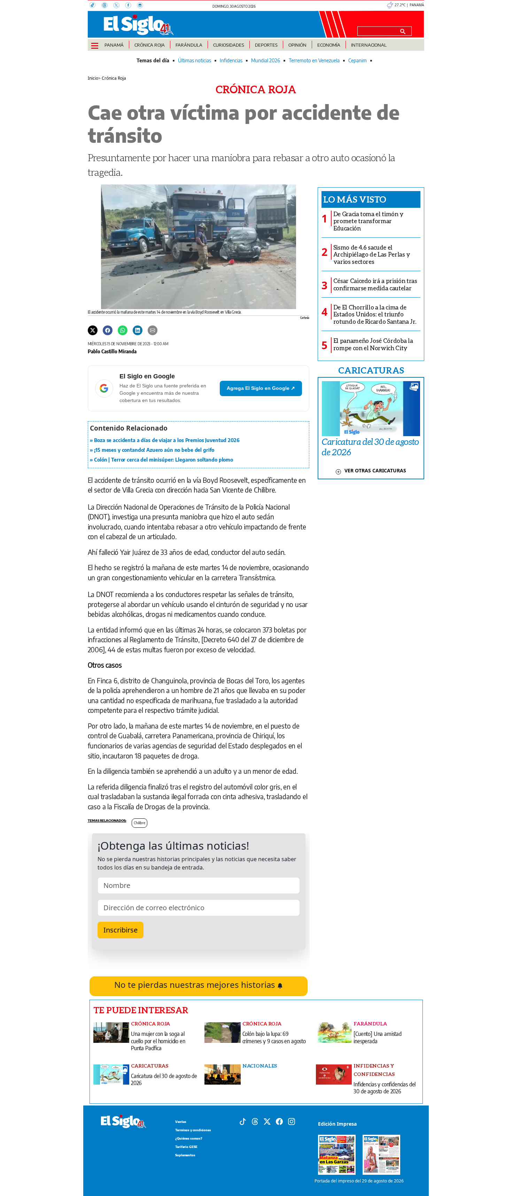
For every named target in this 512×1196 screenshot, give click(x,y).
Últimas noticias (194, 60)
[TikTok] (95, 6)
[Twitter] (93, 330)
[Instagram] (142, 6)
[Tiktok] (242, 1121)
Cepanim (357, 60)
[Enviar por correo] (152, 330)
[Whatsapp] (122, 330)
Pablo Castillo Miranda (112, 351)
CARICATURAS (371, 370)
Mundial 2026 (265, 60)
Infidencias (231, 60)
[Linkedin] (137, 330)
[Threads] (107, 6)
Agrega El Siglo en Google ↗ (261, 388)
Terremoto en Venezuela (314, 60)
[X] (119, 6)
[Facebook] (131, 6)
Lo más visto (354, 199)
